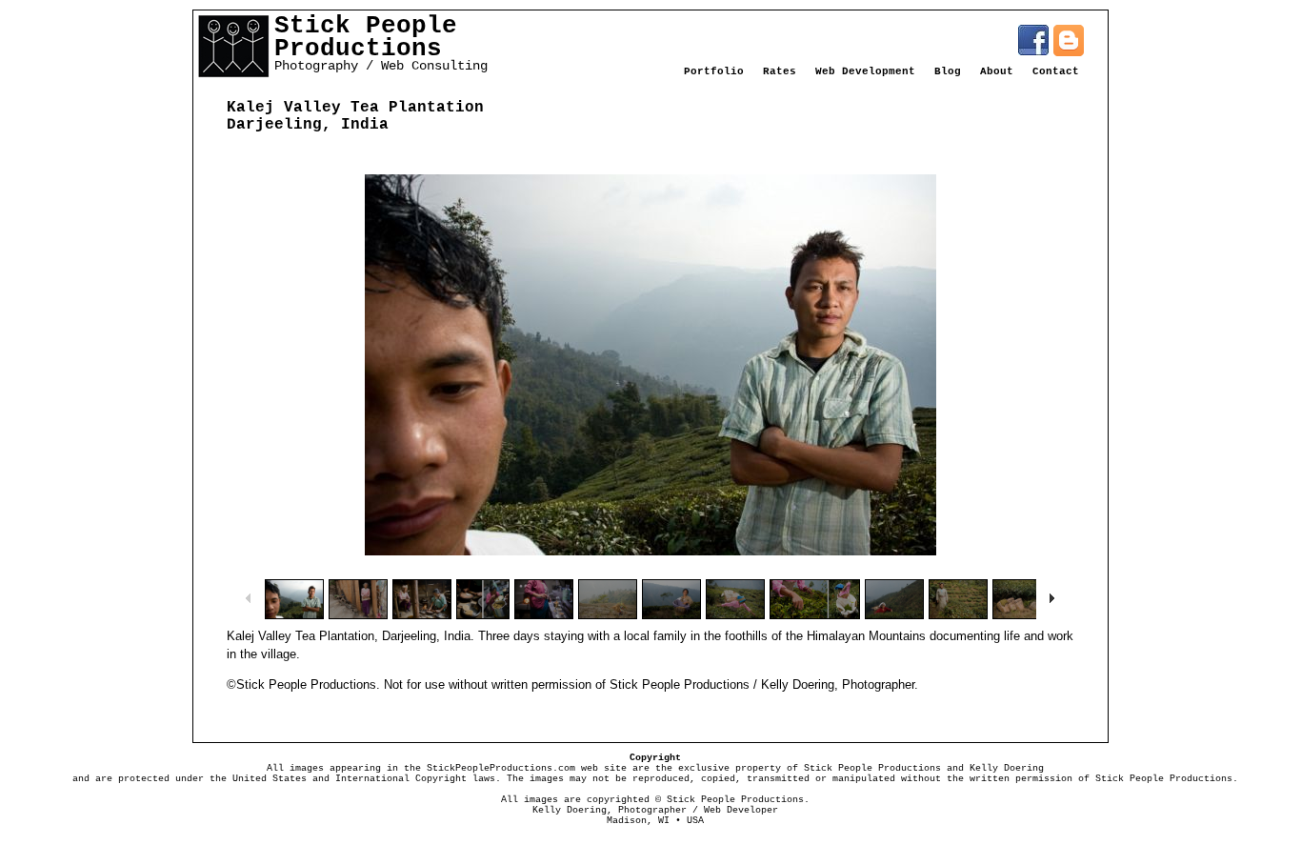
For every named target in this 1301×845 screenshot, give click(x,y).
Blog (947, 71)
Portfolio (714, 71)
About (996, 71)
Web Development (865, 71)
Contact (1055, 71)
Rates (779, 71)
